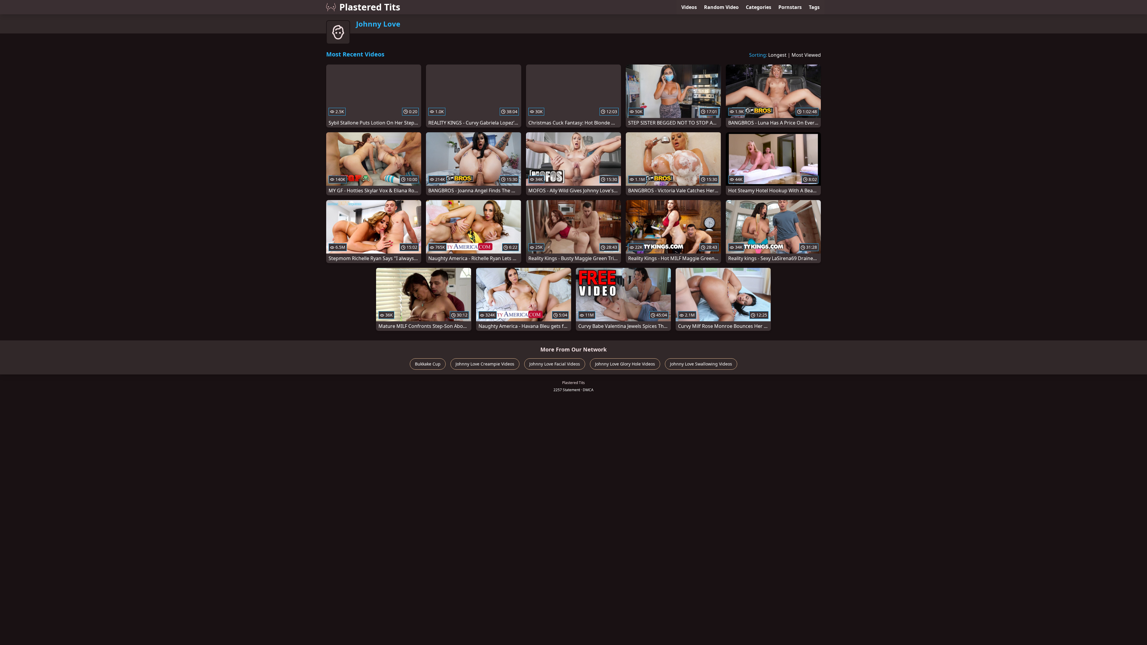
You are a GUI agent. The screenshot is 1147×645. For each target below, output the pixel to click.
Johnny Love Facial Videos (554, 364)
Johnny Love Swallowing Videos (701, 364)
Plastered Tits (369, 7)
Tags (814, 7)
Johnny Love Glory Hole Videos (625, 364)
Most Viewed (806, 55)
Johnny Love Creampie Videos (485, 364)
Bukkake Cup (428, 364)
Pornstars (790, 7)
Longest (777, 55)
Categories (758, 7)
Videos (689, 7)
